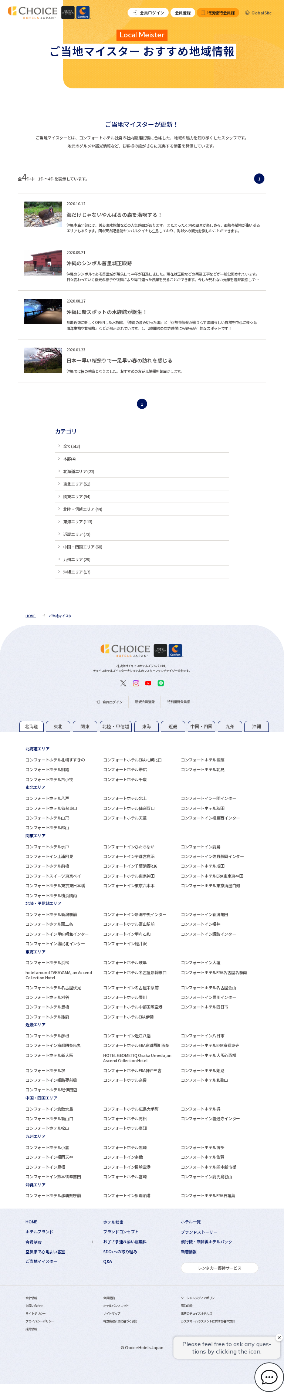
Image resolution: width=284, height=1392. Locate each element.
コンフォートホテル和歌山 (204, 1080)
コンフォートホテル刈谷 (47, 997)
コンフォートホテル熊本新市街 (208, 1167)
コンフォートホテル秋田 (202, 808)
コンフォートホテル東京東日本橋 (55, 885)
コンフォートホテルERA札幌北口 (132, 760)
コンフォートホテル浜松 (47, 962)
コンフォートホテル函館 (202, 760)
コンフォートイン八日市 (202, 1035)
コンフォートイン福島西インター (210, 818)
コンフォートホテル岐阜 (124, 962)
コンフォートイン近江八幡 (127, 1035)
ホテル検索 (113, 1222)
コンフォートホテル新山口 (49, 1118)
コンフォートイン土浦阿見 (49, 856)
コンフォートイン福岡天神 (49, 1157)
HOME (31, 1221)
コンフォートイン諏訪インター (208, 934)
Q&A (107, 1261)
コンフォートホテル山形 (47, 818)
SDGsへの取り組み (120, 1251)
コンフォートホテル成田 (202, 866)
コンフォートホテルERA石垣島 (208, 1195)
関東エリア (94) (77, 496)
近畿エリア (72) (77, 534)
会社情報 (31, 1297)
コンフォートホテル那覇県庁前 (53, 1195)
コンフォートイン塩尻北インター (55, 943)
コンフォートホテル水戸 (47, 846)
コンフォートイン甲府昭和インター (57, 934)
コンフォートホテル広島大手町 (130, 1109)
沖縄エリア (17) (77, 572)
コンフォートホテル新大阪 (49, 1055)
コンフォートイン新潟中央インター (134, 914)
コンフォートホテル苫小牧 (49, 779)
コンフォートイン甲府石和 (127, 934)
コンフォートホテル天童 (124, 818)
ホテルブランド (39, 1231)
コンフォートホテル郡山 (47, 827)
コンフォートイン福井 (200, 924)
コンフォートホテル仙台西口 (129, 808)
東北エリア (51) (77, 484)
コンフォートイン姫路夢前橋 (51, 1080)
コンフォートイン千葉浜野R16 (130, 866)
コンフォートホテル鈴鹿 (47, 1017)
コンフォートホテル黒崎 (124, 1147)
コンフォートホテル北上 (124, 798)
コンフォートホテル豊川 (124, 997)
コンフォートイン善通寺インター (210, 1118)
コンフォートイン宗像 (123, 1157)
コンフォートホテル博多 (202, 1147)
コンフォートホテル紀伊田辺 (51, 1089)
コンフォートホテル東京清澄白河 (210, 885)
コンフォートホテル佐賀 (202, 1157)
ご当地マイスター (41, 1261)
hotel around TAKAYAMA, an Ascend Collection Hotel (59, 974)
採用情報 (31, 1329)
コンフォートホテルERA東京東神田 (212, 876)
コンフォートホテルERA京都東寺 (210, 1045)
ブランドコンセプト (121, 1231)
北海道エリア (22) (78, 471)
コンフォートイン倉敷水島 (49, 1109)
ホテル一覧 (190, 1221)
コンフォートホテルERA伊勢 (128, 1017)
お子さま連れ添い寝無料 (124, 1241)
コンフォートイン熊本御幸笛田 (53, 1176)
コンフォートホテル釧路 (47, 769)
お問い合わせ (34, 1305)
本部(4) (69, 459)
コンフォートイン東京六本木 (129, 885)
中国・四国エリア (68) (82, 547)
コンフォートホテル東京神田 (129, 876)
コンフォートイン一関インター (208, 798)
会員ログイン (152, 13)
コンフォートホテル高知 (124, 1128)
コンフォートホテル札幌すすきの (55, 760)
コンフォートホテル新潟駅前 (51, 914)
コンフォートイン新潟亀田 (204, 914)
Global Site (261, 13)
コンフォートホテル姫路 (202, 1070)
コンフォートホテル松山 (47, 1128)
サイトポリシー (35, 1313)
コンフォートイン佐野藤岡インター (212, 856)
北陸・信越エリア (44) (82, 509)
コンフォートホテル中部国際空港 (132, 1007)
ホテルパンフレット (116, 1305)
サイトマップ (111, 1313)
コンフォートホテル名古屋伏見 (53, 987)
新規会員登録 (144, 701)
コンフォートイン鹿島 (200, 846)
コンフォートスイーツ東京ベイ (53, 876)
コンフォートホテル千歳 (124, 779)
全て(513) (71, 446)
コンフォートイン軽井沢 (124, 943)
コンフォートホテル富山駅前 (129, 924)
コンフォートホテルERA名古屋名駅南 (214, 972)
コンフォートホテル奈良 (124, 1080)
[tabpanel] (142, 763)
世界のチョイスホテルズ (196, 1313)
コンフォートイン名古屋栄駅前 (130, 987)
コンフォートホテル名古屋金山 (208, 987)
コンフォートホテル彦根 (47, 1035)
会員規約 (109, 1297)
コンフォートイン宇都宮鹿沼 (129, 856)
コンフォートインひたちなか (129, 846)
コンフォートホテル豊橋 (47, 1007)
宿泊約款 (186, 1305)
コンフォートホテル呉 (200, 1109)
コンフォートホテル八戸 (47, 798)
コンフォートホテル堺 (45, 1070)
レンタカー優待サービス (219, 1268)
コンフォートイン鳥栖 (45, 1167)
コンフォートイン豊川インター (208, 997)
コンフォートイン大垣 (200, 962)
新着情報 (189, 1251)
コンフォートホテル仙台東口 (51, 808)
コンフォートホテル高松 (124, 1118)
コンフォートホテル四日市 (204, 1007)
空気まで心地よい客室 (45, 1251)
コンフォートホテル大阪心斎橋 (208, 1055)
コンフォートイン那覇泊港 (127, 1195)
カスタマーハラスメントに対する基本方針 (208, 1321)
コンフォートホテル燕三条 (49, 924)
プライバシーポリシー (40, 1321)
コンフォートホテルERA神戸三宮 (132, 1070)
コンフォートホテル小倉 (47, 1147)
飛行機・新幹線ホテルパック (206, 1241)
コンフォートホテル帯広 (124, 769)
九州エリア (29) (77, 559)
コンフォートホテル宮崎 (124, 1176)
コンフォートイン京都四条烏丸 (53, 1045)
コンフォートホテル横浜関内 (51, 895)
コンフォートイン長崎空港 (127, 1167)
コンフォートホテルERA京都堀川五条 (136, 1045)
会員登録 (183, 13)
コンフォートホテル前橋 (47, 866)
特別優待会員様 (221, 13)
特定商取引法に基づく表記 (120, 1321)
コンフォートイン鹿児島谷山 (206, 1176)
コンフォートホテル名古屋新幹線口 (134, 972)
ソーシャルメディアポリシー (199, 1297)
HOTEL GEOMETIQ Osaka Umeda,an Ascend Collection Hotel (137, 1057)
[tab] (31, 726)
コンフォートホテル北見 (202, 769)
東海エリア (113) (77, 521)
